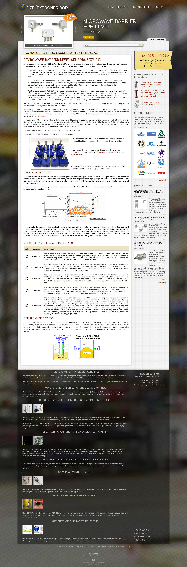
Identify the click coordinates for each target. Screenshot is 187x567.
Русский (161, 39)
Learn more (161, 180)
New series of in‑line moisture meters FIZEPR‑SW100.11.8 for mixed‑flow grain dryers (148, 192)
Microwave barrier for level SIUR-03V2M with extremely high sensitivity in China (149, 218)
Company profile (143, 537)
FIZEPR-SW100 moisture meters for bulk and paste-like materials (151, 85)
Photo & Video (90, 53)
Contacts (160, 7)
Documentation (74, 53)
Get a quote (89, 37)
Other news (161, 282)
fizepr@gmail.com (153, 66)
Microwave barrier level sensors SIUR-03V (150, 104)
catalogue (41, 116)
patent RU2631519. (100, 236)
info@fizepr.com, (145, 385)
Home (111, 7)
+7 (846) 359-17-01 (157, 60)
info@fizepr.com (153, 63)
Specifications (43, 53)
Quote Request (58, 53)
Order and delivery (144, 533)
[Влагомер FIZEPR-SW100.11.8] (140, 209)
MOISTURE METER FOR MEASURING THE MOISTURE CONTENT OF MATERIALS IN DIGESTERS (148, 244)
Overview (30, 53)
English (153, 39)
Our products (142, 530)
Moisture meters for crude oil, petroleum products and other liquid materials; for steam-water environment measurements (153, 94)
